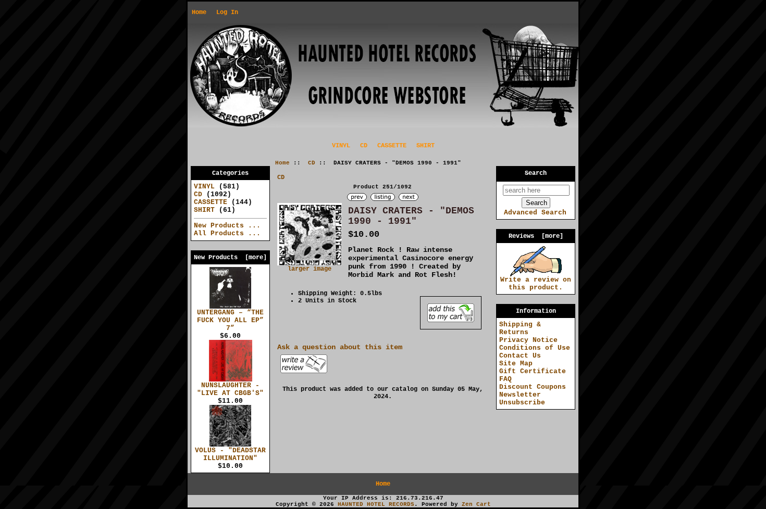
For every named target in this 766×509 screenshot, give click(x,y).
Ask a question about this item (339, 347)
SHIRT (425, 145)
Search (536, 173)
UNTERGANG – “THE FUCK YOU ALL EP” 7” (230, 320)
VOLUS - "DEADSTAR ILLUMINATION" (230, 454)
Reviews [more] (536, 236)
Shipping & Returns (520, 328)
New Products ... (227, 226)
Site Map (516, 363)
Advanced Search (535, 213)
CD (311, 163)
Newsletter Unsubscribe (522, 398)
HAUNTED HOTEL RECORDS (376, 504)
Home (199, 12)
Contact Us (520, 356)
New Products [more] (230, 257)
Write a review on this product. (535, 283)
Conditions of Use (534, 348)
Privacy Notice (528, 340)
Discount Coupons (532, 387)
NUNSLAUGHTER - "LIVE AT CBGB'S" (230, 389)
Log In (227, 12)
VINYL (341, 145)
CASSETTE (391, 145)
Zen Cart (476, 504)
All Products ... (227, 233)
